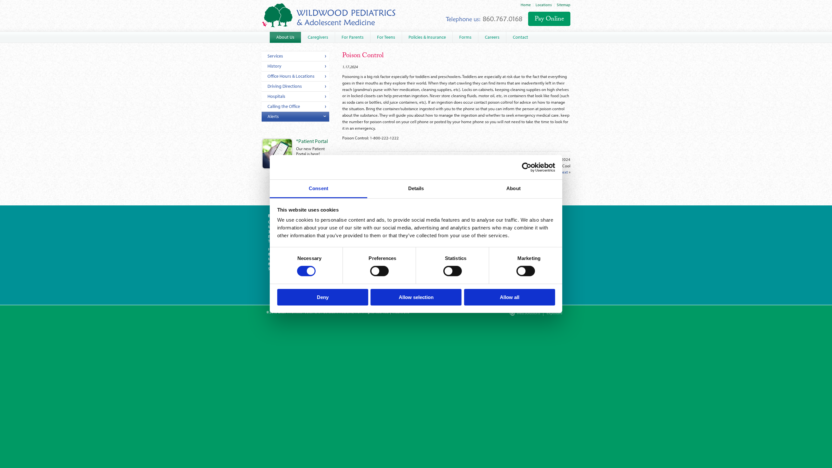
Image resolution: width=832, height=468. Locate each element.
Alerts (273, 116)
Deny (323, 297)
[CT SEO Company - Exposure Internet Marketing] (551, 314)
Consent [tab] (318, 188)
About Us (285, 37)
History (274, 66)
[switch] (379, 271)
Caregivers (318, 37)
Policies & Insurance (427, 37)
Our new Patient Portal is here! (312, 147)
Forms (465, 37)
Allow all (509, 297)
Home (526, 4)
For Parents (353, 37)
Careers (492, 37)
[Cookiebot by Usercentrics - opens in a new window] (526, 167)
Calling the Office (283, 106)
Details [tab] (416, 188)
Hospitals (276, 96)
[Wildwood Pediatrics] (329, 15)
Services (275, 56)
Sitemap (563, 4)
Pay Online (549, 19)
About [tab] (513, 188)
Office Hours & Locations (291, 76)
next (564, 172)
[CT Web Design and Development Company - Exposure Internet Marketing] (523, 314)
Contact (520, 37)
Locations (544, 4)
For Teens (386, 37)
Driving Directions (284, 86)
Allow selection (416, 297)
